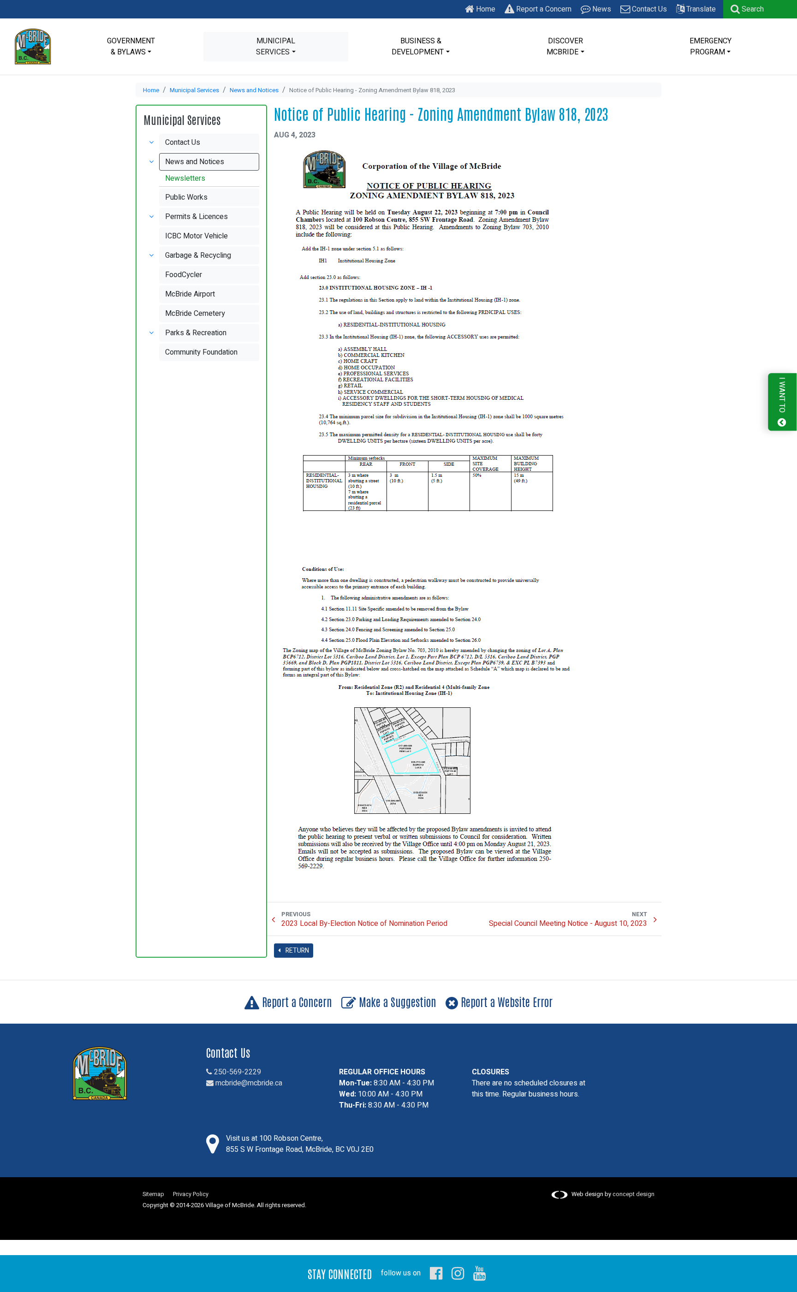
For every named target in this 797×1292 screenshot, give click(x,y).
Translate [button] (700, 9)
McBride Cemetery (195, 313)
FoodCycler (183, 274)
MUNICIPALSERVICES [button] (275, 47)
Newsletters (185, 178)
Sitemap (153, 1194)
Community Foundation (201, 352)
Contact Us (648, 9)
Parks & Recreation (195, 332)
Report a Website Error (505, 1001)
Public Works (186, 197)
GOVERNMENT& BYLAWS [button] (131, 47)
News (600, 9)
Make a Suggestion (396, 1001)
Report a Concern (542, 9)
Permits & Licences (196, 216)
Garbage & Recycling (198, 255)
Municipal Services (194, 90)
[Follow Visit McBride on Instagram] (458, 1273)
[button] (747, 9)
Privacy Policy (190, 1194)
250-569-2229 (236, 1072)
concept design (633, 1194)
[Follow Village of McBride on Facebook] (436, 1273)
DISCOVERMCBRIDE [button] (565, 47)
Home (484, 9)
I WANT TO (781, 396)
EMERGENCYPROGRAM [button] (711, 47)
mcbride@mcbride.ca (248, 1083)
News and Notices (254, 90)
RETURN (296, 950)
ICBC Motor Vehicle (196, 236)
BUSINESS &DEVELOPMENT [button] (418, 47)
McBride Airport (190, 294)
